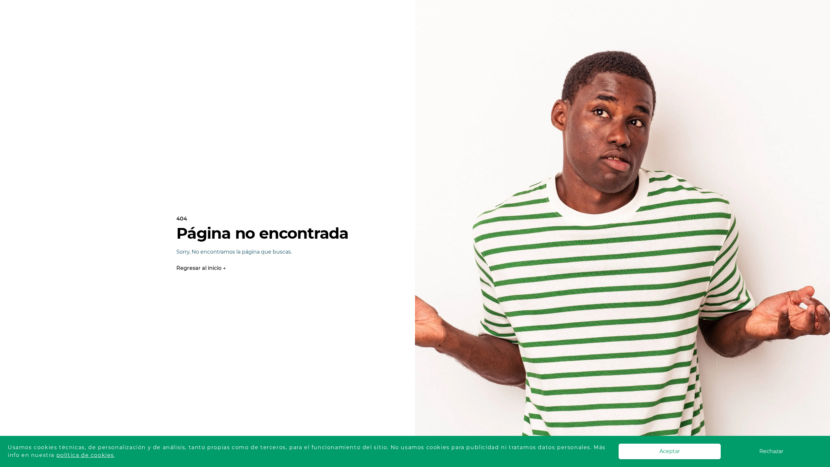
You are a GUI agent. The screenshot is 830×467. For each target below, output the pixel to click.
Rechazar (771, 451)
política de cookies (85, 455)
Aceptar (669, 451)
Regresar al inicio (201, 268)
